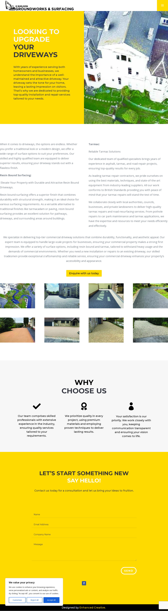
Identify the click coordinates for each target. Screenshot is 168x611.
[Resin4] (106, 307)
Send (128, 570)
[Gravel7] (150, 342)
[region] (34, 592)
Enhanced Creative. (92, 607)
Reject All (34, 600)
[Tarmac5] (150, 307)
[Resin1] (61, 342)
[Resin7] (17, 342)
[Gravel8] (106, 342)
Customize (17, 600)
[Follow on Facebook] (84, 583)
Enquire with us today (84, 273)
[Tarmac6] (61, 307)
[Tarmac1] (17, 307)
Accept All (51, 600)
